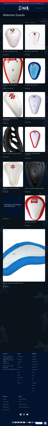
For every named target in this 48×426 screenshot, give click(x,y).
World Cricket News (23, 404)
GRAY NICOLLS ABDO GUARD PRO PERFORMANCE (10, 119)
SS (32, 380)
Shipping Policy (6, 407)
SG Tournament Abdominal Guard (10, 51)
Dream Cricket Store (22, 425)
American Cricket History (24, 407)
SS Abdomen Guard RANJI (30, 222)
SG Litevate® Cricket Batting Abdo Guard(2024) (32, 154)
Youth (19, 372)
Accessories (20, 367)
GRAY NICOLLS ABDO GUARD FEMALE (11, 188)
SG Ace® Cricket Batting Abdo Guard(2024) (12, 153)
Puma (33, 375)
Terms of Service (6, 409)
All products (20, 356)
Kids (18, 369)
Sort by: (26, 22)
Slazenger (34, 382)
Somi (33, 390)
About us (4, 399)
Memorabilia (20, 377)
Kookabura (34, 367)
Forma (33, 388)
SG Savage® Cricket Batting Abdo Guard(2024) (12, 205)
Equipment (20, 359)
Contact (19, 382)
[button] (3, 8)
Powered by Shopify (28, 425)
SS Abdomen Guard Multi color (31, 85)
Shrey (33, 385)
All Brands (34, 356)
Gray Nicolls (34, 361)
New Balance (34, 369)
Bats (18, 364)
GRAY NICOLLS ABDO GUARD (31, 51)
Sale (18, 380)
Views (20, 401)
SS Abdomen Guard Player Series (10, 85)
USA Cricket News (22, 399)
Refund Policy (5, 404)
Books (19, 375)
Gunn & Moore (35, 364)
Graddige (34, 359)
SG (32, 377)
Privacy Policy (5, 401)
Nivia (33, 372)
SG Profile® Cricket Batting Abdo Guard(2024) (35, 118)
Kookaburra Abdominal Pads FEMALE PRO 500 (13, 283)
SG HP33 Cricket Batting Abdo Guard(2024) (34, 188)
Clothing (19, 361)
